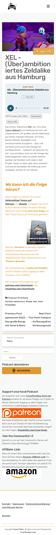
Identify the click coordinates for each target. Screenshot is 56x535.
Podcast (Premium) (18, 298)
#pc (35, 301)
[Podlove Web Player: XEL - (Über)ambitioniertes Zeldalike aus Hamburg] (28, 98)
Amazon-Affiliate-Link (34, 457)
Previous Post (13, 313)
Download (36, 116)
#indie (29, 301)
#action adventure (15, 301)
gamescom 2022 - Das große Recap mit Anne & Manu (16, 321)
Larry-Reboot (13, 130)
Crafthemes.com (28, 532)
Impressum (18, 504)
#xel (40, 301)
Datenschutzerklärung (38, 504)
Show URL (12, 122)
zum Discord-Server (12, 507)
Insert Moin (18, 529)
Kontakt (6, 504)
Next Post (45, 313)
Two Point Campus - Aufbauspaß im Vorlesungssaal (39, 321)
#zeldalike (10, 305)
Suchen (6, 516)
